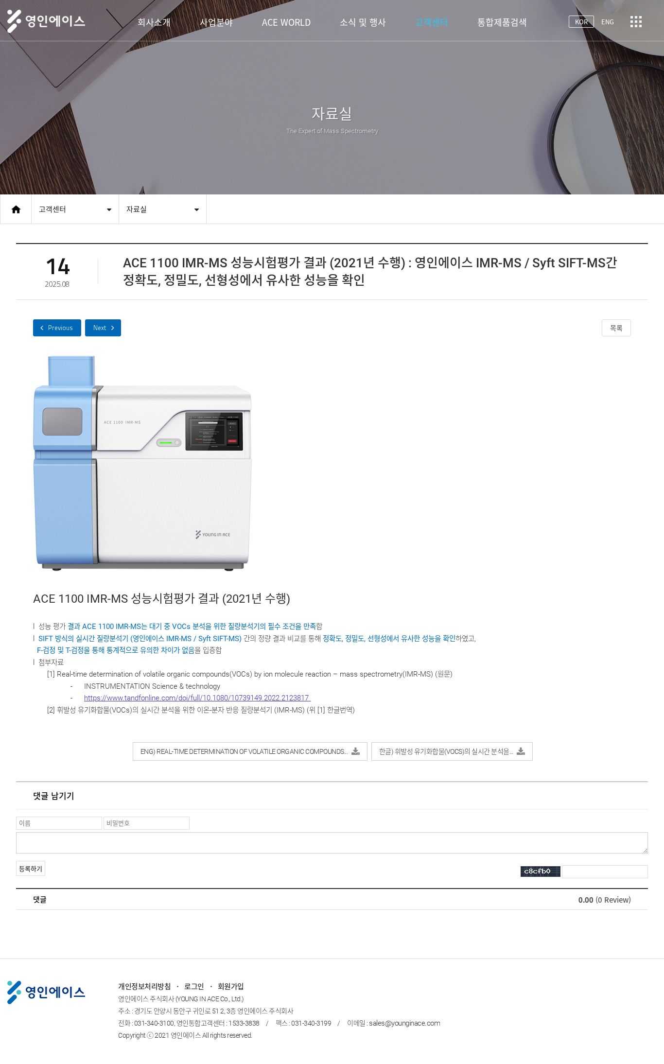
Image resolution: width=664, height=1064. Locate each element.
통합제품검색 (502, 22)
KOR (581, 21)
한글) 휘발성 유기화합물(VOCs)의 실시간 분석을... (446, 751)
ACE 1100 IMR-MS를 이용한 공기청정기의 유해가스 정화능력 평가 (57, 327)
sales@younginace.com (404, 1023)
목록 (616, 328)
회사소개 (154, 22)
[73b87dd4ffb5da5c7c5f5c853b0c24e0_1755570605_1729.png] (142, 463)
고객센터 (431, 22)
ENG (607, 21)
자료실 (136, 209)
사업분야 (216, 22)
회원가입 (231, 986)
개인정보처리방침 (144, 986)
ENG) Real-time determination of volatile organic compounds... (244, 751)
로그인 (194, 986)
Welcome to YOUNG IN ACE (103, 327)
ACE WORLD (286, 22)
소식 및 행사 (363, 22)
